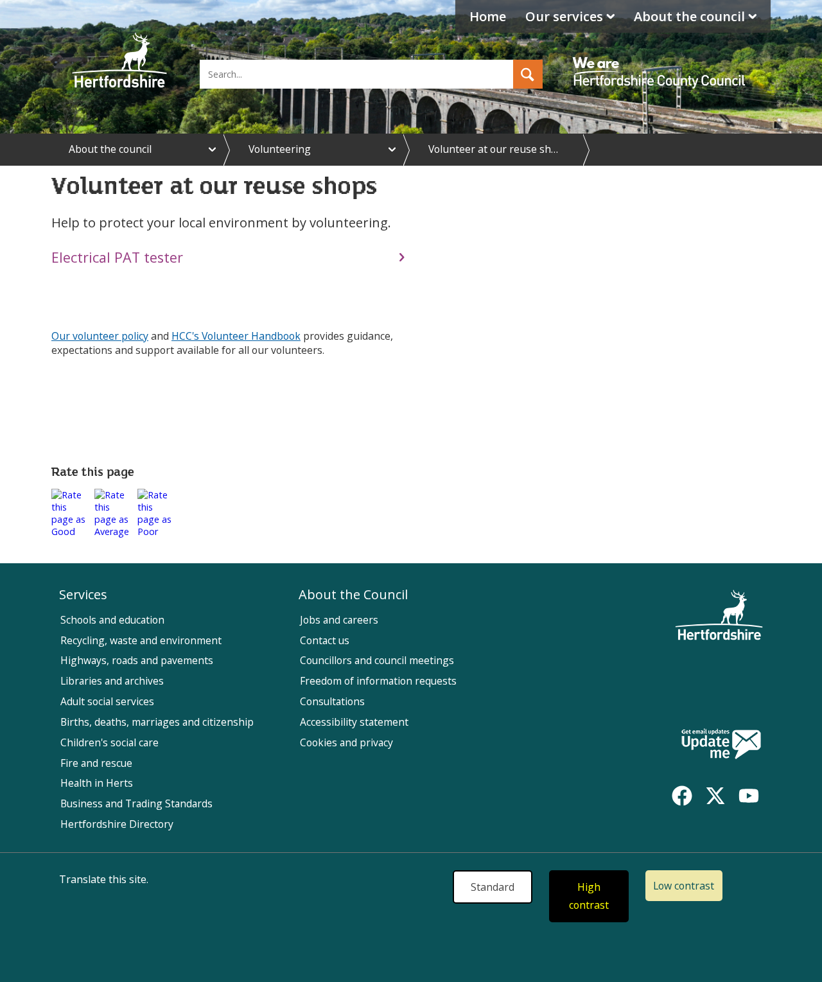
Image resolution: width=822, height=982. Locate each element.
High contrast (589, 896)
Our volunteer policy (99, 336)
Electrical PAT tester (117, 257)
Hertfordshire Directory (116, 824)
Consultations (332, 701)
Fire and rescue (96, 763)
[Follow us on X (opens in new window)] (715, 796)
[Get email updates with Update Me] (721, 745)
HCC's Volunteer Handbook (236, 336)
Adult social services (107, 701)
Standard (492, 887)
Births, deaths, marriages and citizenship (157, 722)
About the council (689, 16)
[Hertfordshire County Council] (661, 61)
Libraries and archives (112, 681)
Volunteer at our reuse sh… (493, 149)
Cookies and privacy (346, 742)
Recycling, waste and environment (141, 640)
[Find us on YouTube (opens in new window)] (749, 796)
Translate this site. (103, 879)
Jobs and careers (339, 620)
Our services (564, 16)
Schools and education (112, 620)
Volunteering (280, 149)
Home (487, 16)
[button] (528, 74)
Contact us (324, 640)
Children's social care (109, 742)
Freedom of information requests (378, 681)
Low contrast (683, 886)
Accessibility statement (354, 722)
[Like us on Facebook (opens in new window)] (682, 796)
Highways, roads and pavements (136, 660)
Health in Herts (96, 783)
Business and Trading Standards (136, 803)
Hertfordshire (119, 61)
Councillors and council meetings (377, 660)
